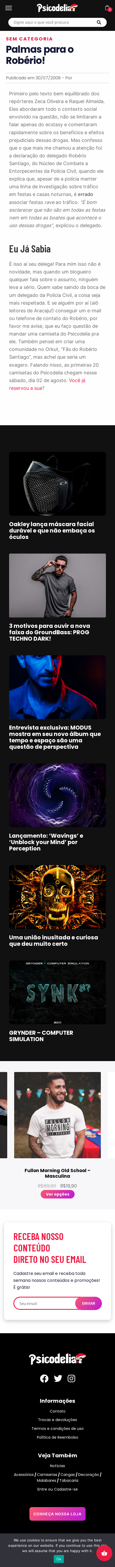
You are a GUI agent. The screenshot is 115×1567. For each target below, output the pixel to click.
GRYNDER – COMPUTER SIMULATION (41, 1036)
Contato (58, 1411)
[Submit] (99, 22)
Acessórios (24, 1474)
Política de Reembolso (57, 1437)
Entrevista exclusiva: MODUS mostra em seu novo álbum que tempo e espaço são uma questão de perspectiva (55, 737)
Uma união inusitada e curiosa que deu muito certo (53, 941)
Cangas (67, 1474)
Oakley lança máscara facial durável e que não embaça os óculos (52, 530)
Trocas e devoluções (57, 1419)
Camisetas (47, 1474)
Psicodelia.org (57, 8)
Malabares (46, 1480)
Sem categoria (29, 38)
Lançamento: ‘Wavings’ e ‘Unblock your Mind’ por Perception (46, 842)
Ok (58, 1559)
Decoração (88, 1474)
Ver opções (57, 1194)
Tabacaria (68, 1480)
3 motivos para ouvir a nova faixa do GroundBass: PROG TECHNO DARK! (49, 632)
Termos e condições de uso (58, 1428)
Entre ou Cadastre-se (57, 1489)
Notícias (57, 1465)
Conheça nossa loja (57, 1514)
